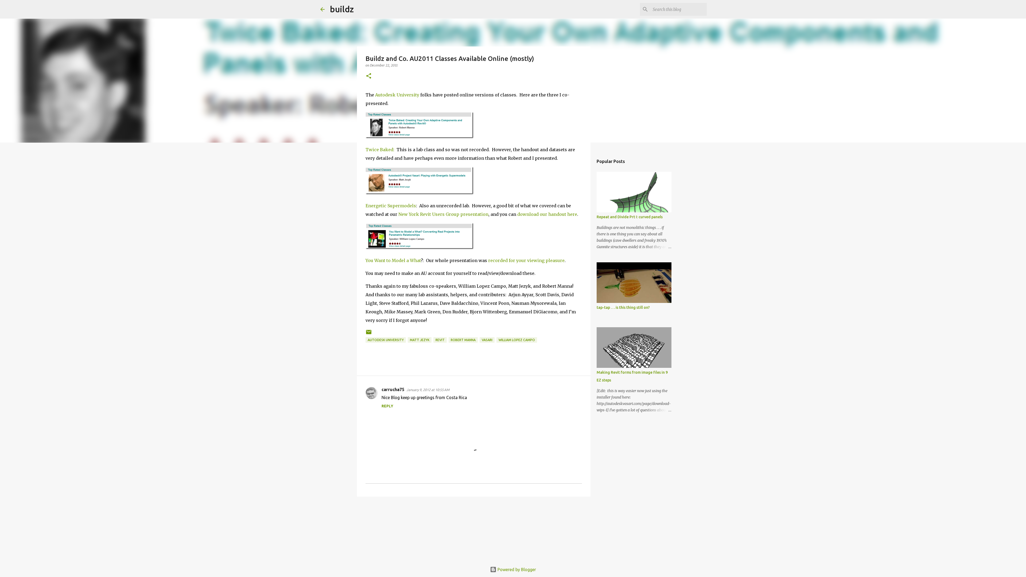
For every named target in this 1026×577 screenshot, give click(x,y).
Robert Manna (463, 340)
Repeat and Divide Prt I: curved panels (630, 217)
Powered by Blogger (516, 569)
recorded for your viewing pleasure (526, 260)
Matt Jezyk (419, 340)
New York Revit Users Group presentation (443, 214)
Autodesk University (397, 95)
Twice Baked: (380, 149)
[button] (369, 76)
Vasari (487, 340)
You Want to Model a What (393, 260)
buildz (342, 9)
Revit (440, 340)
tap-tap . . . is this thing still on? (623, 307)
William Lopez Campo (517, 340)
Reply (387, 406)
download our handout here (547, 214)
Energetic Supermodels (391, 205)
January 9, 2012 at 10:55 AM (427, 390)
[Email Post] (369, 334)
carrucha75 (393, 389)
